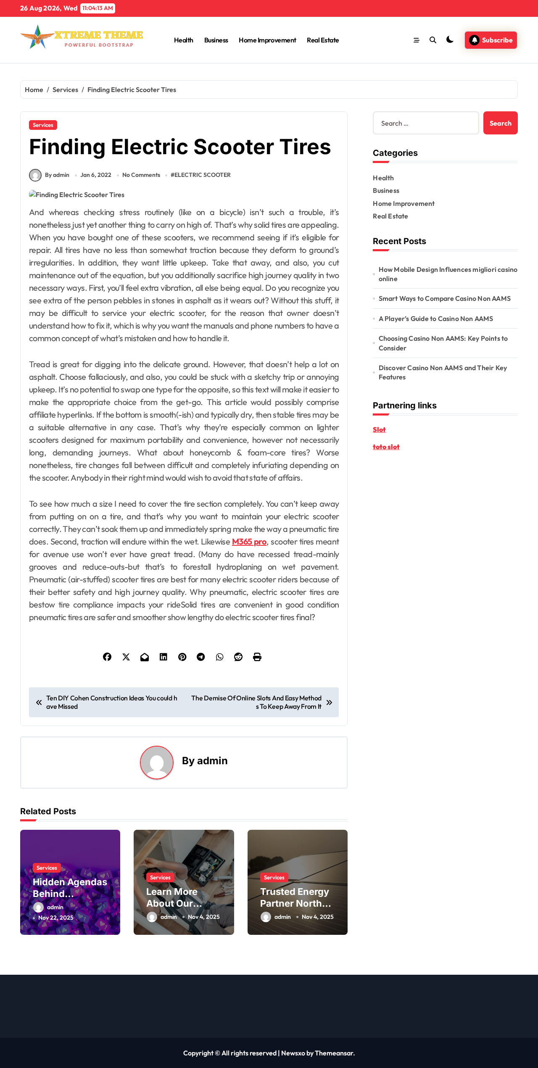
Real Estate (323, 40)
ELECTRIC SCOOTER (202, 175)
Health (183, 40)
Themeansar (334, 1053)
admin (212, 761)
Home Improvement (267, 40)
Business (216, 40)
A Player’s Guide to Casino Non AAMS (436, 318)
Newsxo (293, 1053)
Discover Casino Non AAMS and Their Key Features (443, 372)
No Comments (141, 175)
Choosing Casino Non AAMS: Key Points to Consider (443, 343)
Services (43, 124)
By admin (57, 175)
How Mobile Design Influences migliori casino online (448, 274)
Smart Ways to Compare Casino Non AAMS (445, 298)
